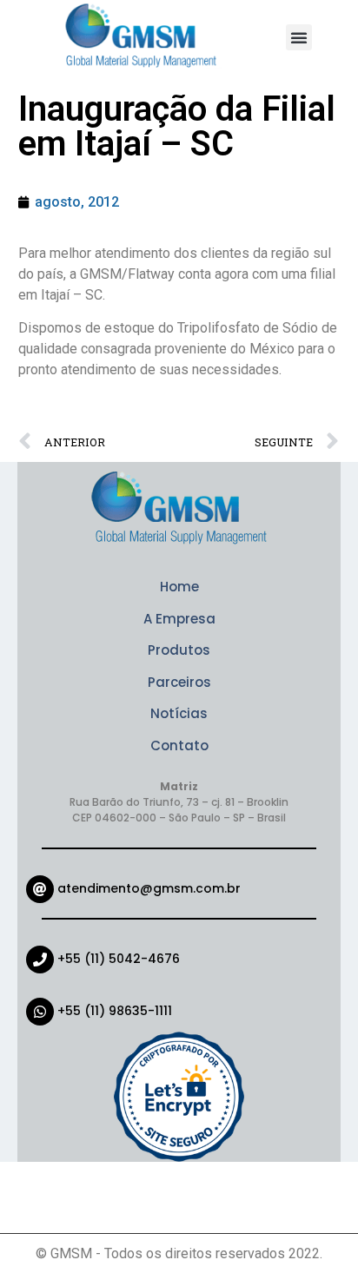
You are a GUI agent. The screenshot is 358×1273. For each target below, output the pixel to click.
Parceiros (179, 682)
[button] (299, 37)
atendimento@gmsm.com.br (149, 888)
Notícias (179, 713)
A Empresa (179, 619)
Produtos (179, 650)
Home (179, 586)
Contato (179, 745)
